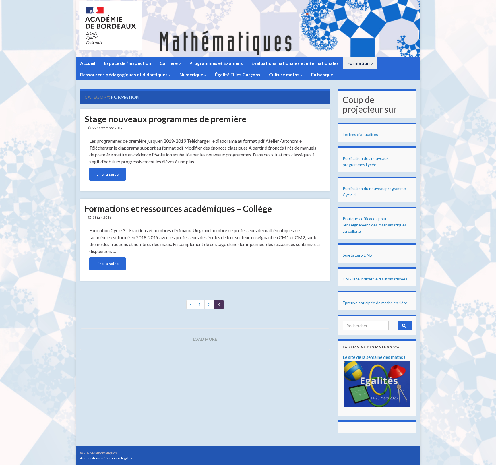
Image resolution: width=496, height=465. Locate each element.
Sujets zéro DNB (357, 255)
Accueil (87, 63)
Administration (91, 458)
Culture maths (284, 74)
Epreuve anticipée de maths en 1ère (375, 302)
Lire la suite (107, 174)
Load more (205, 339)
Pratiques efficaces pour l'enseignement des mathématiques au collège (375, 225)
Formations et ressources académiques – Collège (178, 208)
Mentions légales (119, 458)
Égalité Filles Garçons (237, 74)
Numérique (191, 74)
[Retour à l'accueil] (248, 28)
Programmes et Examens (216, 63)
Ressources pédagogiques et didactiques (124, 74)
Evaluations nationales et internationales (295, 63)
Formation (359, 63)
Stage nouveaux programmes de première (165, 119)
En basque (322, 74)
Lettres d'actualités (360, 134)
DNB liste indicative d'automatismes (375, 278)
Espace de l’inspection (127, 63)
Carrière (169, 63)
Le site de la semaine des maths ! (374, 357)
